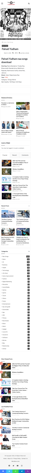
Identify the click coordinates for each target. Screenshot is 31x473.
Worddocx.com (15, 461)
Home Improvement (7, 276)
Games (4, 290)
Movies (4, 340)
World (4, 326)
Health (4, 267)
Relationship (5, 346)
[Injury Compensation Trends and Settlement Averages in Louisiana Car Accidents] (23, 106)
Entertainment (6, 304)
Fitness (4, 318)
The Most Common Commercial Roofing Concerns (6, 221)
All (3, 262)
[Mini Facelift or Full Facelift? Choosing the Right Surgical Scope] (6, 438)
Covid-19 (4, 332)
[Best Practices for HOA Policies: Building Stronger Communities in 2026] (8, 232)
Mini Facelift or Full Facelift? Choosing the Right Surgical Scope (19, 437)
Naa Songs (10, 42)
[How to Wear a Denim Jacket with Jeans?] (8, 125)
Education (5, 284)
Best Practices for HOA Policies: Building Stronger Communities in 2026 (21, 421)
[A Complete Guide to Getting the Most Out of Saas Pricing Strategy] (6, 179)
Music (4, 323)
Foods (4, 301)
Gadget (4, 329)
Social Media (5, 287)
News (4, 259)
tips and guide (6, 306)
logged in (11, 148)
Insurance (5, 334)
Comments (25, 155)
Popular (5, 155)
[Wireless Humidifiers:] (6, 171)
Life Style (5, 273)
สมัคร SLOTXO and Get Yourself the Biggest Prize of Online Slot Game (20, 162)
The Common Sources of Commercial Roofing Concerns (22, 221)
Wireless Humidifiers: (18, 169)
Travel (4, 295)
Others (4, 298)
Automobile (5, 309)
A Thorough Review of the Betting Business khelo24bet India (20, 195)
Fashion (4, 278)
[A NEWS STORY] (11, 3)
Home (4, 42)
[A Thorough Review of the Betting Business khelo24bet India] (6, 196)
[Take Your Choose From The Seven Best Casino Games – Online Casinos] (6, 187)
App (3, 312)
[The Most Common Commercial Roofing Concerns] (8, 214)
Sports (4, 292)
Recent (14, 155)
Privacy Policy (17, 458)
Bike (3, 343)
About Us (10, 458)
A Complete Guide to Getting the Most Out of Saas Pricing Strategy (21, 178)
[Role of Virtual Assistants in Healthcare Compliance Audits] (23, 125)
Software (4, 337)
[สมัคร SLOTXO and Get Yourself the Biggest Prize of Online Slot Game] (6, 163)
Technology (5, 270)
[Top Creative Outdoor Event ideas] (6, 446)
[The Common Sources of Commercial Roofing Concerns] (23, 214)
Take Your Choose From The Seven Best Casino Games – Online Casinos (20, 187)
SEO (3, 315)
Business (4, 265)
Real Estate (5, 320)
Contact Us (25, 458)
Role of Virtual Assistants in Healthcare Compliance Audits (22, 132)
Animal (4, 348)
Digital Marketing (7, 281)
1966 (6, 77)
